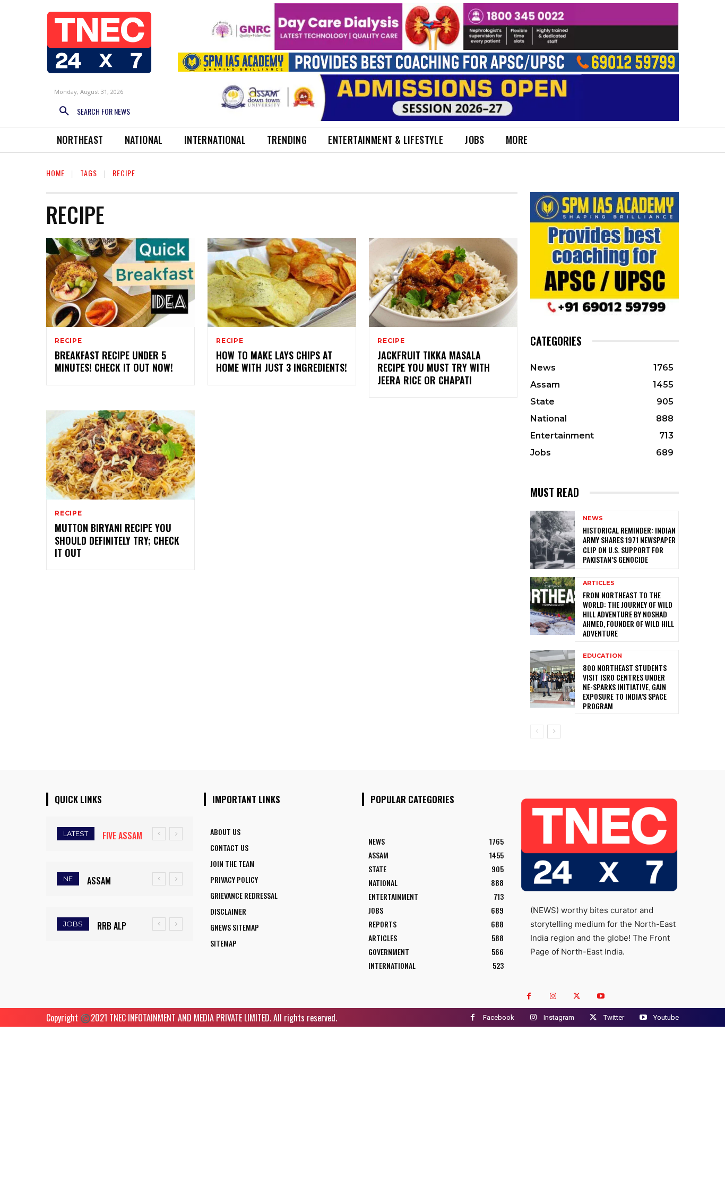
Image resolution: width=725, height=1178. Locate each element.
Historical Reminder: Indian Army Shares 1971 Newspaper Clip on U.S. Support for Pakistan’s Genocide (629, 544)
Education (602, 656)
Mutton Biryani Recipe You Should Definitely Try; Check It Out (117, 540)
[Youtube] (600, 996)
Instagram (558, 1017)
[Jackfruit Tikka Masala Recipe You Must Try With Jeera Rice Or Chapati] (443, 282)
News (593, 518)
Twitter (613, 1017)
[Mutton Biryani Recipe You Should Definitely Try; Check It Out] (120, 455)
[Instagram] (552, 996)
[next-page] (553, 731)
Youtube (666, 1017)
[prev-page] (536, 731)
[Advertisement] (362, 1101)
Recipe (68, 341)
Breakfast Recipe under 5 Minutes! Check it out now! (114, 361)
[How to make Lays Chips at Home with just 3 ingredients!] (282, 282)
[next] (176, 833)
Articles (599, 583)
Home (55, 172)
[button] (90, 111)
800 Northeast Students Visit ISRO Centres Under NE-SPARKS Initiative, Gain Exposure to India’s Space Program (625, 687)
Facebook (498, 1017)
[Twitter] (576, 996)
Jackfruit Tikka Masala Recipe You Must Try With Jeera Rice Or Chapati (433, 367)
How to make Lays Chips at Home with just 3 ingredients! (281, 361)
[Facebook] (529, 996)
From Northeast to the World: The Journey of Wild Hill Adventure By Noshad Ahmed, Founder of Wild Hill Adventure (628, 614)
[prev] (159, 833)
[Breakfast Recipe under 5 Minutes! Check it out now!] (120, 282)
